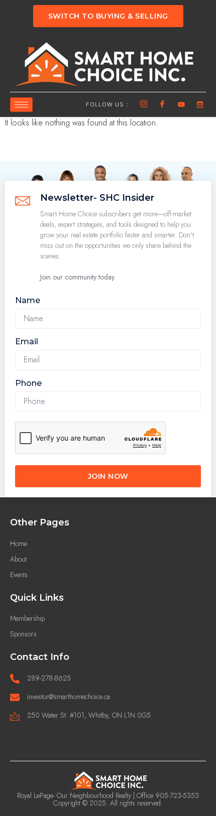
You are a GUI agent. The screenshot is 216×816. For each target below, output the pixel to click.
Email (26, 341)
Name (27, 300)
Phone (28, 383)
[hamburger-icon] (21, 104)
